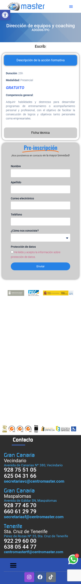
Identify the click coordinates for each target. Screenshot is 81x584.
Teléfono (16, 214)
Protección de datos (23, 246)
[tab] (40, 60)
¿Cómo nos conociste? (25, 230)
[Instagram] (29, 577)
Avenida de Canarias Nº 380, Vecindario (33, 465)
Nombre (16, 166)
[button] (5, 15)
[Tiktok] (51, 577)
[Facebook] (40, 577)
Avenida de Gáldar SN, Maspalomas (30, 500)
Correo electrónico (22, 198)
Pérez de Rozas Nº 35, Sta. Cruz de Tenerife (36, 536)
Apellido (16, 182)
